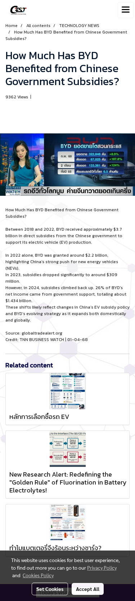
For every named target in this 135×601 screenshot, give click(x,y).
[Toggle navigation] (126, 10)
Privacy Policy (102, 567)
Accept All (87, 588)
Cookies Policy (38, 575)
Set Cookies (49, 588)
